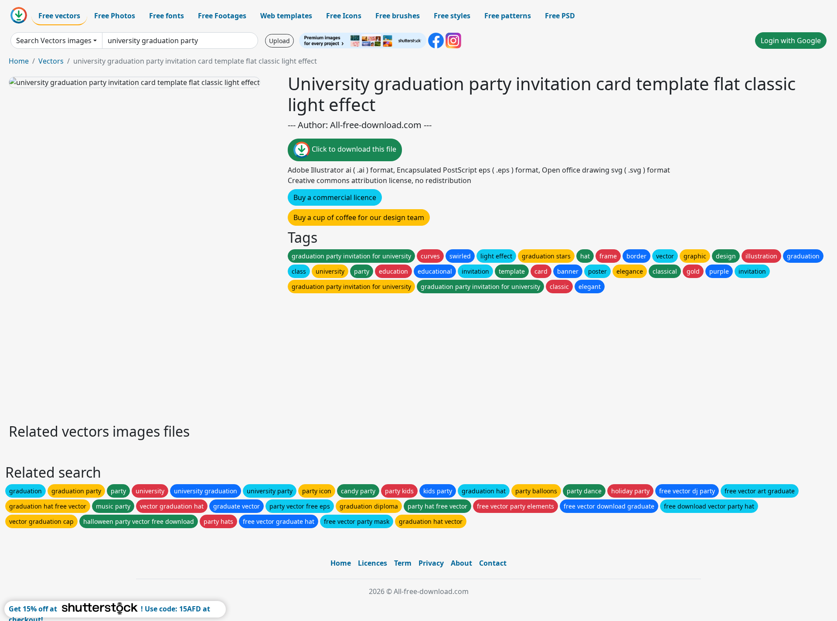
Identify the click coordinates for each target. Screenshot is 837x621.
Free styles (452, 15)
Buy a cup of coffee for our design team (358, 217)
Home (19, 61)
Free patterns (507, 15)
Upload (279, 41)
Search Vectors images (54, 40)
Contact (493, 563)
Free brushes (397, 15)
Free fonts (166, 15)
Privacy (431, 563)
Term (403, 563)
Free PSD (560, 15)
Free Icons (343, 15)
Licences (372, 563)
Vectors (51, 61)
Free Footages (222, 15)
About (461, 563)
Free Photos (114, 15)
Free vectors (59, 15)
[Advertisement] (269, 356)
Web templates (286, 15)
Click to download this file (353, 149)
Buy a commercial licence (334, 197)
